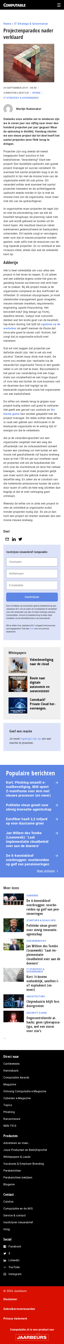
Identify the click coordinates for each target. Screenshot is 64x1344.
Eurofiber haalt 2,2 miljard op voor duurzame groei (26, 821)
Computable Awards (16, 1077)
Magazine (9, 1084)
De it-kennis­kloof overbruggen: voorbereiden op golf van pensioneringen (27, 859)
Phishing (9, 1112)
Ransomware (11, 1119)
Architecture (35, 996)
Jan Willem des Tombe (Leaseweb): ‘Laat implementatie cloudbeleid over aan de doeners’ (27, 839)
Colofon (8, 1201)
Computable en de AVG (18, 1208)
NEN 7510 (9, 1125)
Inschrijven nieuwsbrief (18, 1222)
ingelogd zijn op (30, 738)
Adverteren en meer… (16, 1143)
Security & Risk (36, 1012)
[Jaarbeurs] (32, 1336)
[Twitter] (20, 539)
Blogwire (9, 1184)
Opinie (36, 92)
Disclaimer (10, 1299)
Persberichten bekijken (17, 1177)
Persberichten (12, 1170)
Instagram (15, 1274)
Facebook (15, 1246)
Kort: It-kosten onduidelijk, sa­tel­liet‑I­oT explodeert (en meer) (42, 983)
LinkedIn (14, 1260)
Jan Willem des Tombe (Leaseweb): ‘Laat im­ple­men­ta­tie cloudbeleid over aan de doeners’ (43, 955)
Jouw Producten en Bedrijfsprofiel (25, 1150)
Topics (7, 1105)
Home (7, 23)
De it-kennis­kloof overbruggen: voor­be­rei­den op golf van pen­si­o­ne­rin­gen (43, 907)
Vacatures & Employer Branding (23, 1163)
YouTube (14, 1267)
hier (31, 628)
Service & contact (14, 1215)
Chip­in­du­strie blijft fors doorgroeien (42, 1003)
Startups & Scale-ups (41, 920)
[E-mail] (7, 539)
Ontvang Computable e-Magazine (24, 1091)
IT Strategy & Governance (31, 23)
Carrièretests (11, 1063)
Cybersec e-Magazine (17, 1098)
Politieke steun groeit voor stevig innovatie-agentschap (29, 807)
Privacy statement (15, 1318)
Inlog (6, 1229)
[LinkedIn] (14, 539)
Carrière (32, 895)
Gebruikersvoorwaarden (19, 1309)
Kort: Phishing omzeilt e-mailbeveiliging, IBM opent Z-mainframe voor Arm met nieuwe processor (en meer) (28, 788)
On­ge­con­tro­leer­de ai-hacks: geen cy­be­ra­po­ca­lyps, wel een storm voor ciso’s (43, 1024)
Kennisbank (10, 1070)
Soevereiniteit (36, 941)
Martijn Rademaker (28, 109)
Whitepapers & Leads (17, 1156)
